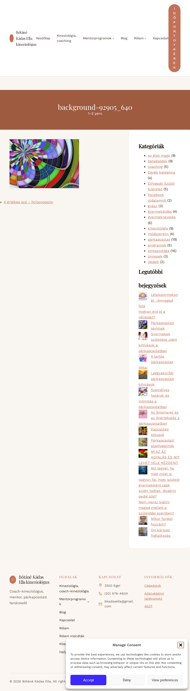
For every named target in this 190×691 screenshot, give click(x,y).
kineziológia (158, 228)
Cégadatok (152, 585)
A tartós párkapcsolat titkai (156, 362)
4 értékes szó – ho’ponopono (28, 202)
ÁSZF (148, 606)
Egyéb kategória (161, 172)
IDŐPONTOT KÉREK (174, 38)
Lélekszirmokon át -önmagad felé (158, 300)
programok (157, 245)
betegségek (157, 161)
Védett (153, 262)
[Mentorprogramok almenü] (113, 38)
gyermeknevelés (162, 217)
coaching (155, 167)
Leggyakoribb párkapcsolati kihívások (156, 378)
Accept (88, 680)
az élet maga (159, 156)
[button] (180, 645)
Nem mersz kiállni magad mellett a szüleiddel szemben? (156, 507)
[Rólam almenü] (145, 38)
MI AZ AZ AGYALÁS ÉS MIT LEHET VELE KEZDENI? (159, 457)
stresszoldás (158, 251)
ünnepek (155, 256)
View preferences (165, 680)
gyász (152, 206)
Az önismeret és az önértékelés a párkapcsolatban (159, 418)
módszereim (158, 234)
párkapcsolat (159, 239)
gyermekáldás (160, 211)
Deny (127, 680)
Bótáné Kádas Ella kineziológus (26, 38)
